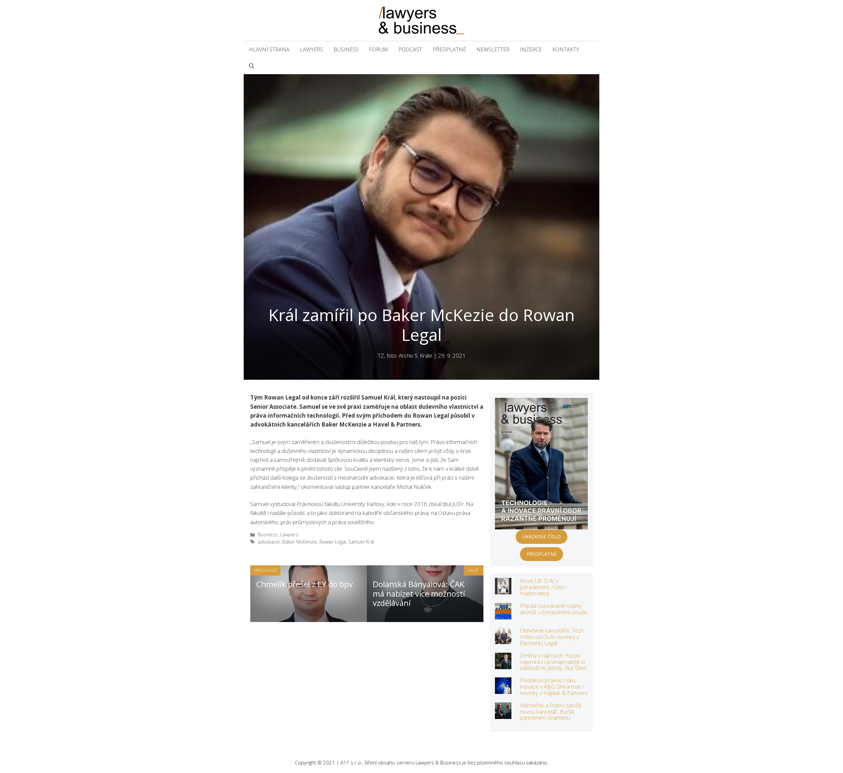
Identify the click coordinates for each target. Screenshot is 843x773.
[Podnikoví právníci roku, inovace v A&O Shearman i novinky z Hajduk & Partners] (503, 689)
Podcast (410, 49)
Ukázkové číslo (541, 536)
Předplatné (449, 49)
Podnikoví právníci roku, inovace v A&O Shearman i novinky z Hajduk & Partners (554, 686)
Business (346, 49)
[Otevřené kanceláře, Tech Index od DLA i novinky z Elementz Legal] (503, 639)
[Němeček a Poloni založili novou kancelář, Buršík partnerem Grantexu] (503, 714)
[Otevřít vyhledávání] (251, 66)
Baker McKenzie (299, 542)
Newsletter (492, 49)
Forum (378, 49)
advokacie (269, 542)
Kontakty (565, 49)
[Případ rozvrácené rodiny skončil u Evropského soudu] (503, 615)
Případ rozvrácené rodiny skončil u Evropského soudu (553, 609)
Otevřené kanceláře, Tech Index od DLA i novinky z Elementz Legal (552, 636)
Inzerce (531, 49)
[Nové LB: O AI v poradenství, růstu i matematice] (503, 590)
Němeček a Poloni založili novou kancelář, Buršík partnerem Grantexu (550, 711)
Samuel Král (361, 542)
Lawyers (311, 49)
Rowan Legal (332, 542)
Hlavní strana (269, 49)
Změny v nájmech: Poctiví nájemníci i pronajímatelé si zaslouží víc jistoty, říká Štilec (553, 661)
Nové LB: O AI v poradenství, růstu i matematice (543, 587)
